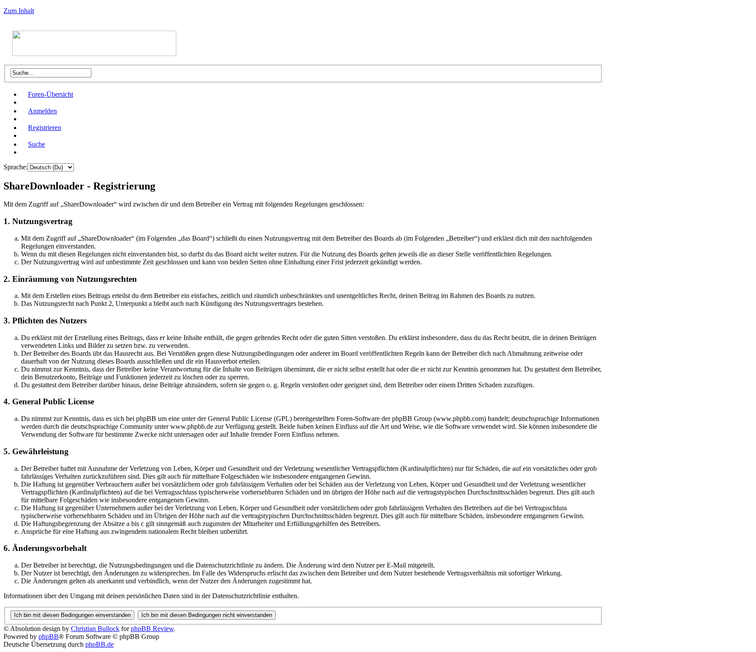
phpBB (48, 636)
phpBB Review (152, 628)
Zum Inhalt (19, 10)
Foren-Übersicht (50, 94)
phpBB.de (99, 644)
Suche (36, 144)
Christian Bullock (95, 628)
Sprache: (16, 167)
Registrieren (44, 127)
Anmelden (42, 111)
